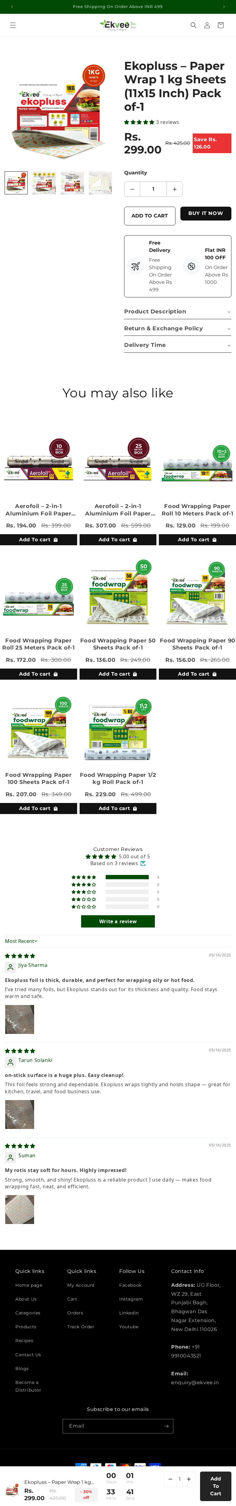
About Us (26, 1299)
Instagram (131, 1299)
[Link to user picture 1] (19, 1019)
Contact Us (28, 1354)
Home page (28, 1285)
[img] (20, 955)
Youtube (128, 1326)
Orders (75, 1313)
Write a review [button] (118, 921)
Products (26, 1326)
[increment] (174, 189)
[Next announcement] (224, 7)
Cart (72, 1299)
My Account (81, 1285)
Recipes (24, 1340)
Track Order (81, 1326)
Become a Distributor (28, 1386)
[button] (13, 25)
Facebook (130, 1285)
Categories (28, 1313)
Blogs (22, 1368)
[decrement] (132, 189)
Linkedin (129, 1313)
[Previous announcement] (12, 7)
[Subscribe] (166, 1426)
